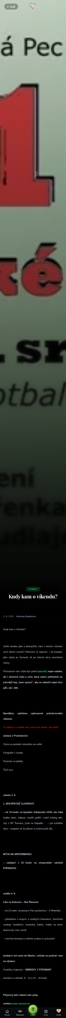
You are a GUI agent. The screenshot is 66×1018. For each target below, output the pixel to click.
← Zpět (11, 6)
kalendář (42, 671)
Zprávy (33, 589)
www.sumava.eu (21, 1003)
